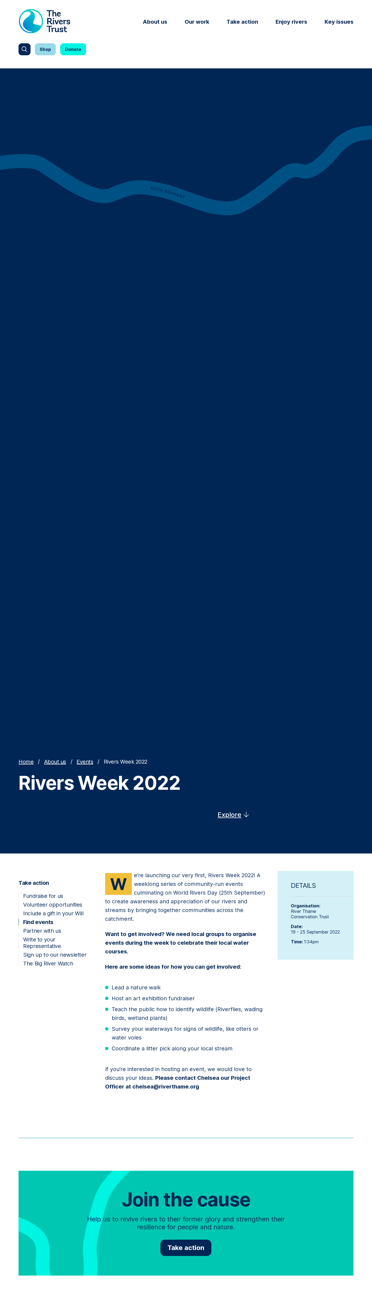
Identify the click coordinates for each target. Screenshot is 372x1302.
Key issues (339, 22)
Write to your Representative (42, 942)
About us (155, 22)
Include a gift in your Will (53, 913)
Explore (229, 815)
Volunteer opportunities (52, 904)
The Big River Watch (48, 963)
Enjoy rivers (291, 22)
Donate (73, 49)
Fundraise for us (43, 896)
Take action (242, 22)
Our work (197, 22)
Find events (38, 922)
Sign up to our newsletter (54, 955)
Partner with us (42, 931)
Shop (45, 49)
